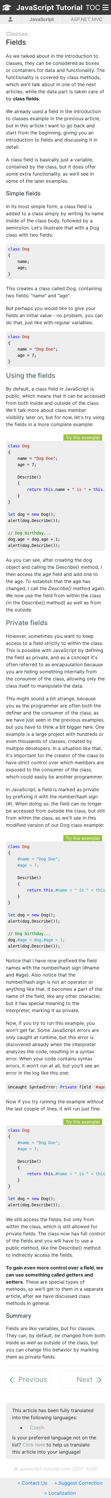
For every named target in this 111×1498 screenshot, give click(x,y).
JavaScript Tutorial (49, 7)
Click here (33, 1445)
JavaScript (42, 19)
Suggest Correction (80, 1483)
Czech (37, 1427)
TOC (93, 7)
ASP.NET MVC (86, 19)
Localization (62, 1493)
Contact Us (34, 1483)
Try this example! (83, 437)
